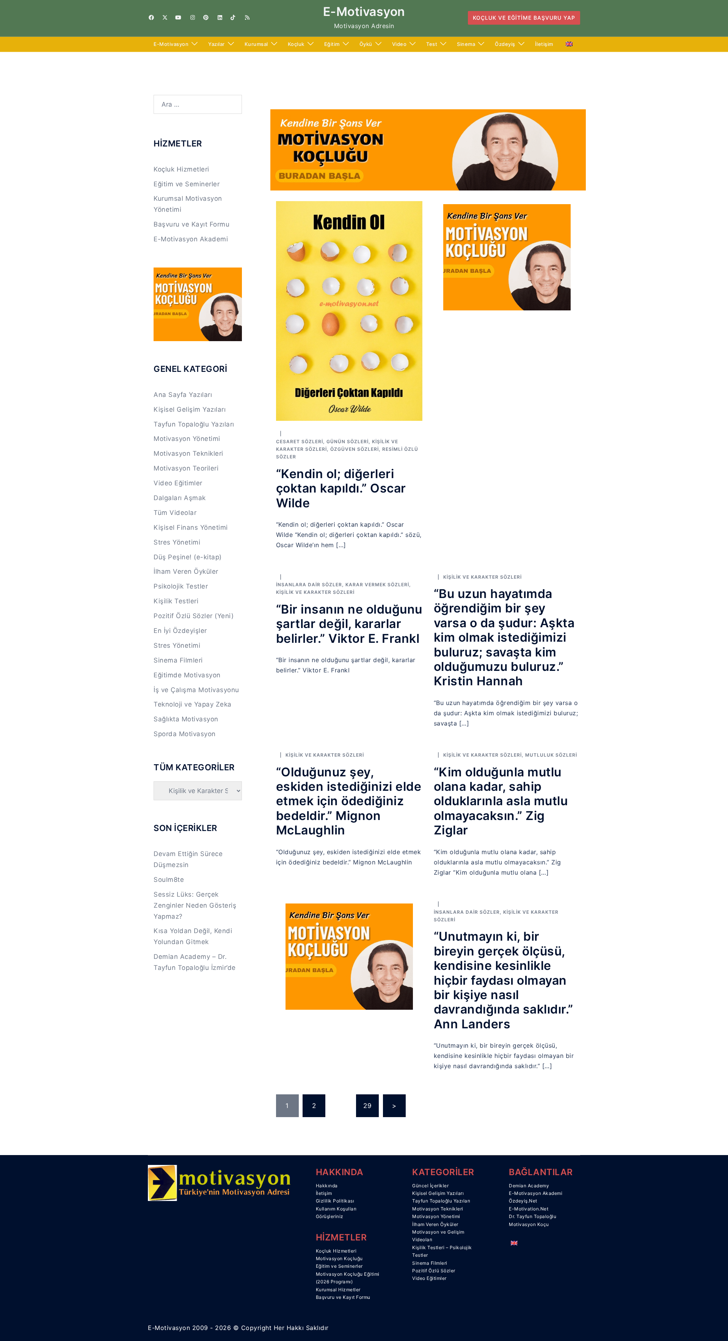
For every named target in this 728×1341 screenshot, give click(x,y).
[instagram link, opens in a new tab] (192, 17)
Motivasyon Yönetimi (187, 438)
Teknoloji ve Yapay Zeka (193, 704)
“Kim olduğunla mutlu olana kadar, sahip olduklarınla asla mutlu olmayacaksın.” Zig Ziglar (501, 801)
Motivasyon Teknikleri (188, 453)
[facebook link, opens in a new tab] (151, 17)
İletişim (544, 44)
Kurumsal (256, 44)
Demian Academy (529, 1185)
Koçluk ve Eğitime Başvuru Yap (524, 17)
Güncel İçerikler (430, 1185)
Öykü (365, 44)
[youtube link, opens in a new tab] (178, 17)
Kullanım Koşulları (336, 1209)
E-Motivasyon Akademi (191, 239)
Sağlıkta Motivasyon (186, 719)
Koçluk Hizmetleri (181, 169)
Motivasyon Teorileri (186, 468)
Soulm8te (169, 879)
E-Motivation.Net (528, 1209)
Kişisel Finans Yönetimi (191, 527)
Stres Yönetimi (177, 542)
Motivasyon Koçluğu (339, 1258)
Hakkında (327, 1185)
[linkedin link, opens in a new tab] (219, 17)
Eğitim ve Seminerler (187, 184)
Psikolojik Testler (181, 586)
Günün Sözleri (347, 441)
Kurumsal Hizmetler (338, 1289)
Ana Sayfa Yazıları (183, 394)
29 (367, 1106)
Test (431, 44)
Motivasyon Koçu (529, 1224)
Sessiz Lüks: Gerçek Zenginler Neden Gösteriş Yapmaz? (195, 905)
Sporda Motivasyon (185, 734)
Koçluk (296, 44)
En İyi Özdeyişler (180, 630)
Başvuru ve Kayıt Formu (191, 224)
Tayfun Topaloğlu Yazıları (194, 424)
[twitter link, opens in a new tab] (165, 17)
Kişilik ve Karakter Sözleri (315, 592)
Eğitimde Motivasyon (187, 675)
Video (399, 44)
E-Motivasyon (364, 11)
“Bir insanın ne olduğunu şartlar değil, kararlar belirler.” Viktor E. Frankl (349, 624)
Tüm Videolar (175, 512)
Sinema (466, 44)
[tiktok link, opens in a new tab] (233, 17)
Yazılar (216, 44)
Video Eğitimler (178, 483)
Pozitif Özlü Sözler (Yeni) (194, 616)
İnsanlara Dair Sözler (309, 584)
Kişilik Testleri (176, 601)
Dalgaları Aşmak (180, 498)
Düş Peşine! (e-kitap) (188, 557)
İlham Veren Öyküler (186, 571)
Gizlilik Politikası (335, 1201)
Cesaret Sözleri (299, 441)
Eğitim (332, 44)
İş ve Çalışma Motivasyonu (196, 690)
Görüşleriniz (330, 1216)
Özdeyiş (505, 44)
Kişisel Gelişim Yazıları (190, 409)
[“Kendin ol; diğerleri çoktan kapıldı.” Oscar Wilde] (349, 310)
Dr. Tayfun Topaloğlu (532, 1216)
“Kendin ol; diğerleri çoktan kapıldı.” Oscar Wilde (341, 488)
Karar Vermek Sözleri (377, 584)
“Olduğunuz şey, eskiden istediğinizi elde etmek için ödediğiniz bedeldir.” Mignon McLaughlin (349, 801)
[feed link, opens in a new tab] (246, 17)
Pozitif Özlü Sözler (433, 1270)
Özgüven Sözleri (354, 449)
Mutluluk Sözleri (551, 755)
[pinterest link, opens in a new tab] (205, 17)
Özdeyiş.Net (523, 1201)
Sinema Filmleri (178, 660)
